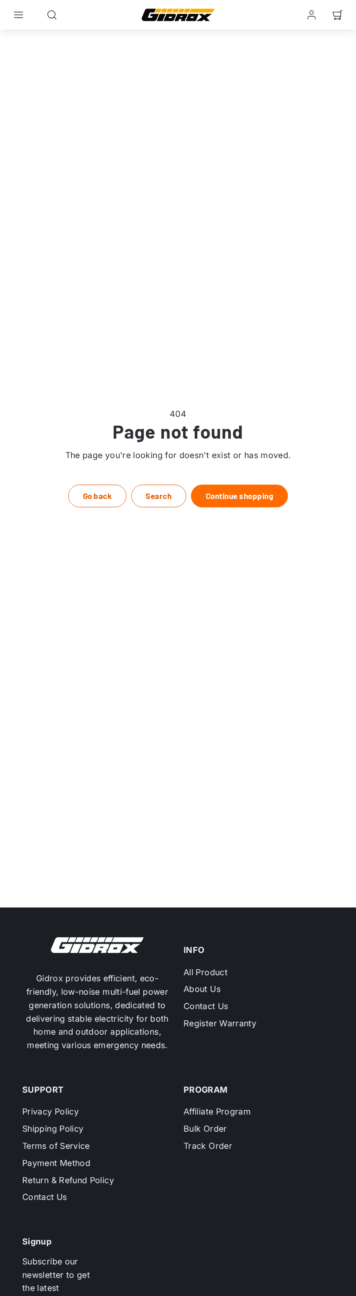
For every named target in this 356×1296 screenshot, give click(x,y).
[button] (18, 15)
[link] (311, 15)
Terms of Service (56, 1146)
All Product (206, 972)
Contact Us (206, 1006)
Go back (97, 495)
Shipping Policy (52, 1129)
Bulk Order (205, 1129)
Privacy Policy (50, 1111)
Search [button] (159, 495)
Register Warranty (220, 1023)
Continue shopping (239, 495)
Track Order (208, 1146)
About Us (202, 989)
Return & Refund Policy (68, 1180)
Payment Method (56, 1163)
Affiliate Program (217, 1111)
